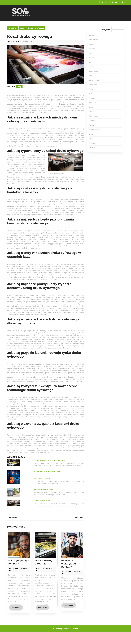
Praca (91, 89)
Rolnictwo (92, 102)
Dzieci (91, 44)
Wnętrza (92, 143)
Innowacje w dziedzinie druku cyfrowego (47, 471)
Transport (92, 120)
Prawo (91, 93)
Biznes (91, 35)
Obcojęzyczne (94, 84)
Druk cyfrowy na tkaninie (42, 500)
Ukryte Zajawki (94, 129)
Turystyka (92, 125)
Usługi (22, 28)
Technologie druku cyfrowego (44, 489)
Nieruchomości (94, 80)
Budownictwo (94, 39)
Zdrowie (92, 147)
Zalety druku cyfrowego (42, 478)
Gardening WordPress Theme (65, 629)
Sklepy (91, 107)
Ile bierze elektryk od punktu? (68, 563)
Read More (17, 608)
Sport (91, 111)
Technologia (93, 116)
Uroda (91, 134)
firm (82, 204)
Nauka (91, 75)
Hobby (91, 53)
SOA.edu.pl (12, 28)
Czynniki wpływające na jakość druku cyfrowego (49, 460)
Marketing (92, 62)
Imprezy (92, 57)
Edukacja (92, 48)
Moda (91, 66)
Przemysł (92, 98)
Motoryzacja (93, 71)
